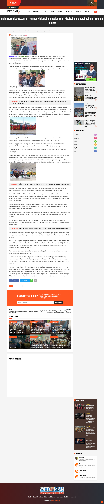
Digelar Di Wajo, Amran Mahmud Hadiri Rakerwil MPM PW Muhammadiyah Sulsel (43, 228)
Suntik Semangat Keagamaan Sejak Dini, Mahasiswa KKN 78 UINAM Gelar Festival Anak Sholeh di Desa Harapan (40, 345)
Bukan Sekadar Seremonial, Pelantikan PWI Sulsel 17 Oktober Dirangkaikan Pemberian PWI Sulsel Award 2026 (90, 444)
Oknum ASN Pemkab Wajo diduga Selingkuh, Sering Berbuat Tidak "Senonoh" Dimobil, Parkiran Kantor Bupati (89, 123)
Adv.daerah (76, 138)
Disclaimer (66, 497)
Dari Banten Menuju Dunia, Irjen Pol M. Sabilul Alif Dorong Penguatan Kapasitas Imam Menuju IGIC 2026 (60, 331)
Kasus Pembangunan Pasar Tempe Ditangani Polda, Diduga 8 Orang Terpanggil (90, 105)
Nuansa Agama (18, 286)
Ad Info (41, 497)
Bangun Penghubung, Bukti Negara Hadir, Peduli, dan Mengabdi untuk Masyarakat (90, 408)
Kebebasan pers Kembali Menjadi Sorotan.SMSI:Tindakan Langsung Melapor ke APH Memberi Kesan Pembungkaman (90, 419)
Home (29, 12)
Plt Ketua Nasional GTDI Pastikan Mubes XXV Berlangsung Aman (18, 332)
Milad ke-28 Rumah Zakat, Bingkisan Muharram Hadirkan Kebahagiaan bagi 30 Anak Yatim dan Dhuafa (40, 331)
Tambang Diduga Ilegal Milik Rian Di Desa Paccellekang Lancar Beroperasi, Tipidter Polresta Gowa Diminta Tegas (90, 431)
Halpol (75, 148)
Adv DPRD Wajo (77, 135)
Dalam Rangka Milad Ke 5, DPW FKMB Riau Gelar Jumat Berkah (60, 346)
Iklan (75, 151)
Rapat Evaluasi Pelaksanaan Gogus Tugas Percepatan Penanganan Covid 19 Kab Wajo (90, 114)
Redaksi (30, 497)
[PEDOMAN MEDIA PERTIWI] (52, 494)
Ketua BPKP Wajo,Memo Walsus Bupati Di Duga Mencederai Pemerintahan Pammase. (89, 90)
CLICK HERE (91, 79)
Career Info (73, 497)
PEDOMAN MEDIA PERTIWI (55, 501)
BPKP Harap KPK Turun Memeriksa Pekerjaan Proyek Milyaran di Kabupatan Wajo (90, 97)
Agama (75, 141)
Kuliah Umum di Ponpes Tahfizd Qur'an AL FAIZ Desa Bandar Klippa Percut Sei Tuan (44, 184)
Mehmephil (81, 457)
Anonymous (81, 464)
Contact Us (35, 497)
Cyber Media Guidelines (49, 497)
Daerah (75, 145)
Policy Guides (59, 497)
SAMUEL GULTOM (82, 470)
